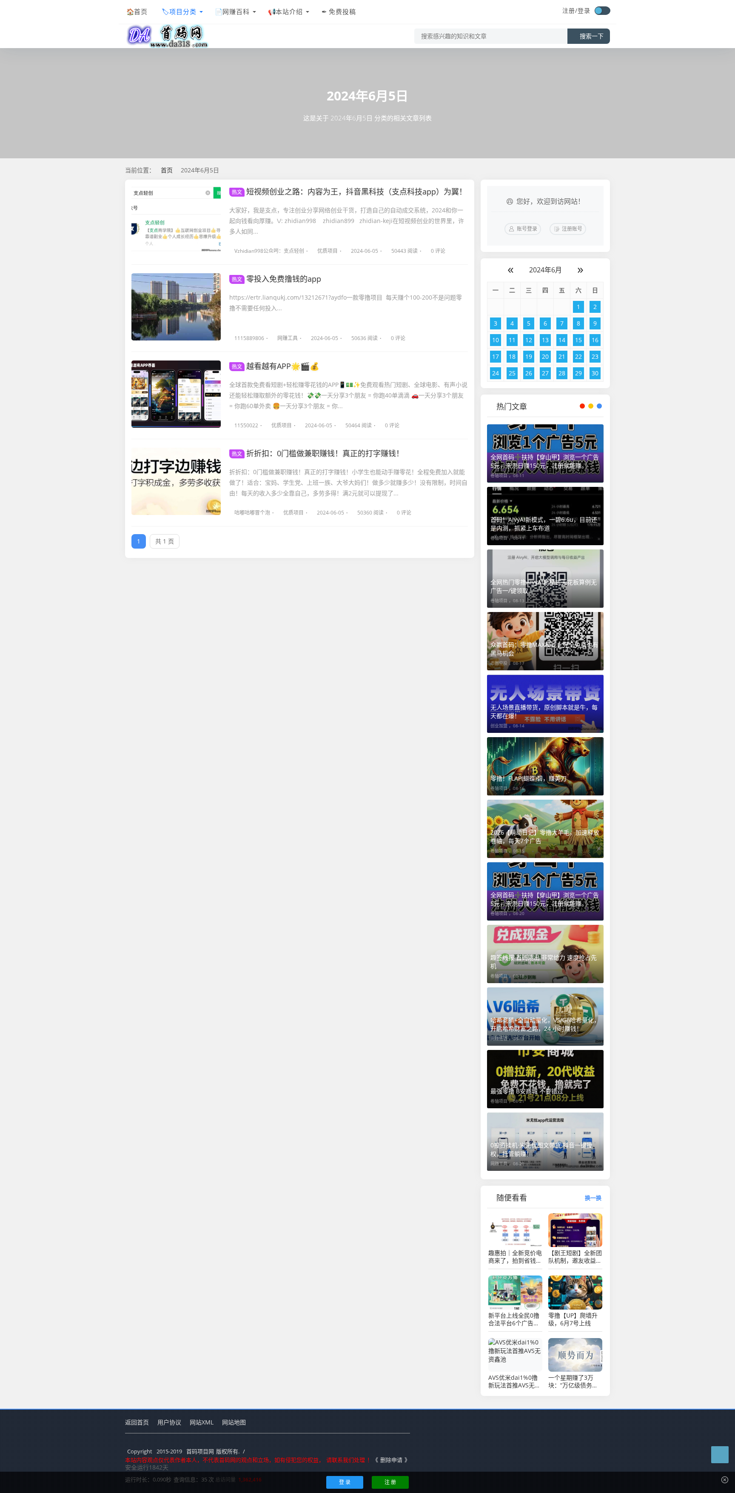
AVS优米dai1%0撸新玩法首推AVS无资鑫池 (514, 1381)
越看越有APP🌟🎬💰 (275, 366)
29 (578, 373)
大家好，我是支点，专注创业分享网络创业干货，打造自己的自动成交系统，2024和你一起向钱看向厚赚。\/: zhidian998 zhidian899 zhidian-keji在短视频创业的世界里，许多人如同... (346, 220)
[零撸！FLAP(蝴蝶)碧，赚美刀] (545, 766)
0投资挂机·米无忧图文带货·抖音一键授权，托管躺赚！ (541, 1149)
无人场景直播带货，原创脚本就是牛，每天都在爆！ (544, 711)
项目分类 (183, 11)
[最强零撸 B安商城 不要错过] (545, 1079)
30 (595, 373)
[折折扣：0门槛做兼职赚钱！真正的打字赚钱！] (176, 481)
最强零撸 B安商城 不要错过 (526, 1091)
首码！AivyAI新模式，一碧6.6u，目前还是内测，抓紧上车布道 (543, 523)
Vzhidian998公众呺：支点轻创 (269, 251)
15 (578, 340)
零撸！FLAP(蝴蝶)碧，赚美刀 (528, 778)
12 (528, 340)
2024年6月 (545, 270)
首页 (141, 11)
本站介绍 (289, 11)
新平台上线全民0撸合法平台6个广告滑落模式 (513, 1319)
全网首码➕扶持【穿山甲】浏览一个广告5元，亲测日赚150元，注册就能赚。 (544, 461)
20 (545, 356)
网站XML (202, 1422)
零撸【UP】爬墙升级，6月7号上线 (573, 1319)
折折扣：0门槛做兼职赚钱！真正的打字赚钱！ (318, 453)
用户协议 (169, 1422)
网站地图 (234, 1422)
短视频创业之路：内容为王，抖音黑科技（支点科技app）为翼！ (349, 191)
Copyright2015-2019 (154, 1451)
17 (495, 356)
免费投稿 (342, 11)
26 (528, 373)
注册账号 (572, 228)
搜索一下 (592, 36)
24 (495, 373)
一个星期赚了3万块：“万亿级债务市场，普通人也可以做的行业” (575, 1381)
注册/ (570, 10)
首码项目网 (200, 1451)
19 (528, 356)
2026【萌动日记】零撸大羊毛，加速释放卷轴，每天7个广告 (544, 836)
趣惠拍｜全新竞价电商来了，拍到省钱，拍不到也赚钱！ (515, 1256)
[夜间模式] (602, 10)
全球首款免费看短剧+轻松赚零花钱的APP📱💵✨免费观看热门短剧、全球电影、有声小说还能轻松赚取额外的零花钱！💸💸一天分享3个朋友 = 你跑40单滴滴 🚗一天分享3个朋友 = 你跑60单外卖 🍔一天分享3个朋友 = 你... (348, 395)
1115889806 (249, 338)
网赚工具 (287, 338)
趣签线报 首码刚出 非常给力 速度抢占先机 (543, 961)
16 (595, 340)
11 (512, 340)
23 (595, 356)
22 (578, 356)
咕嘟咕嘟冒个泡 (252, 512)
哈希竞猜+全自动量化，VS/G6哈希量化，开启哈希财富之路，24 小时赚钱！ (545, 1024)
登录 (584, 10)
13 (545, 340)
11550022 (246, 425)
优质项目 (327, 251)
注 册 (390, 1482)
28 (561, 373)
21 (561, 356)
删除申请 (391, 1460)
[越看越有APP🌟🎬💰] (176, 394)
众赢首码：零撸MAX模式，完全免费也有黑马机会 (544, 649)
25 (512, 373)
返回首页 (137, 1422)
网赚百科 (236, 11)
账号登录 (527, 228)
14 (561, 340)
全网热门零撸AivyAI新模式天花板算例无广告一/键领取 (543, 586)
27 (545, 373)
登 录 (344, 1482)
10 (495, 340)
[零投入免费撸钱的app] (176, 306)
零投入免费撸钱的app (276, 279)
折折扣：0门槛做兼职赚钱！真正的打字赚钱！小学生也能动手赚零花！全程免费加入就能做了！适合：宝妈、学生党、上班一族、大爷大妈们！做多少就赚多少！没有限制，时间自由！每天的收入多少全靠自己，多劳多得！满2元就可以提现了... (348, 482)
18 (512, 356)
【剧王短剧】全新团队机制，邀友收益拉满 (575, 1256)
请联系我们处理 (345, 1460)
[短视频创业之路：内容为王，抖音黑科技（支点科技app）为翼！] (176, 219)
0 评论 (438, 251)
